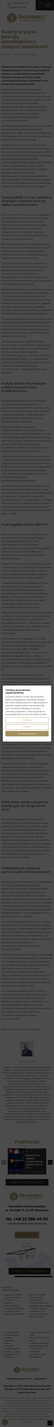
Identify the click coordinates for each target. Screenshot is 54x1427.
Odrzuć (27, 726)
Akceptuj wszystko (27, 733)
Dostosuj (27, 720)
